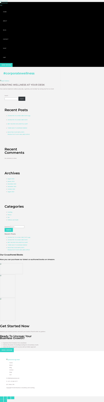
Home (5, 11)
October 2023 (11, 189)
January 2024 (11, 181)
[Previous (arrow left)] (1, 400)
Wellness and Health (13, 220)
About (5, 21)
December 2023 (12, 184)
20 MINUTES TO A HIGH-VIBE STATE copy (19, 115)
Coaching (10, 212)
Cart (4, 57)
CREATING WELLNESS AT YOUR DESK (22, 84)
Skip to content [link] (4, 1)
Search (6, 95)
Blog (4, 30)
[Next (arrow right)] (5, 400)
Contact (5, 39)
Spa (9, 217)
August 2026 (11, 179)
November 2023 (12, 186)
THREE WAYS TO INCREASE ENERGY (17, 128)
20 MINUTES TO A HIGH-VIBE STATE (17, 119)
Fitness (9, 214)
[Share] (5, 397)
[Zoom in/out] (12, 397)
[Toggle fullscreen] (9, 397)
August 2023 (11, 191)
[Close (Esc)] (1, 397)
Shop (4, 48)
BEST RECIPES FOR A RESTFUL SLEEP (18, 124)
